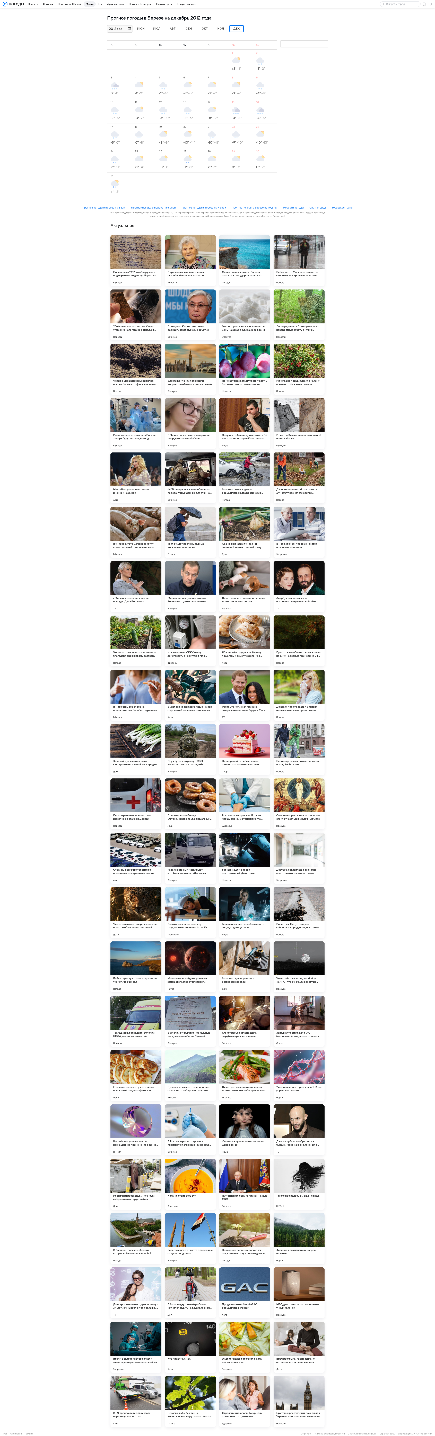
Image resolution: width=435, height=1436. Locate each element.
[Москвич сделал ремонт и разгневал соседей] (244, 966)
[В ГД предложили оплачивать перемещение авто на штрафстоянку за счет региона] (135, 1401)
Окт (205, 28)
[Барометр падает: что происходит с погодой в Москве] (299, 749)
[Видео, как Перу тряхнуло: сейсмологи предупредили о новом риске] (299, 912)
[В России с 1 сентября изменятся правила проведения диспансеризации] (299, 532)
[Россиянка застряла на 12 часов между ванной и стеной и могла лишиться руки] (244, 803)
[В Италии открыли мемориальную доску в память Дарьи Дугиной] (190, 1021)
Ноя (220, 28)
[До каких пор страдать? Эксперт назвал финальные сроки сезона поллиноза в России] (299, 695)
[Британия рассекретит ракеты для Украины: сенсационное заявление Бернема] (299, 1401)
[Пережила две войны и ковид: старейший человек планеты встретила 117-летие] (190, 260)
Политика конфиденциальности (329, 1434)
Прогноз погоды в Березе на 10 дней (254, 207)
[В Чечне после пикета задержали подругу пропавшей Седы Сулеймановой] (190, 423)
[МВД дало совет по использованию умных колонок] (299, 1292)
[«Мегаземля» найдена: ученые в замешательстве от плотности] (190, 966)
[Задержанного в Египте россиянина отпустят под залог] (190, 1238)
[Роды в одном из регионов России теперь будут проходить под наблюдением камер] (135, 423)
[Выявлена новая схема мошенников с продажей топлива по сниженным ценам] (190, 695)
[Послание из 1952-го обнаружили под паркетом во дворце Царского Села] (135, 260)
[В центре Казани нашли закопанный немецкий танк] (299, 423)
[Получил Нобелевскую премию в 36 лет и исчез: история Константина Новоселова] (244, 423)
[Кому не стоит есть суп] (190, 1184)
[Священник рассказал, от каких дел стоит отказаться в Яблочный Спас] (299, 803)
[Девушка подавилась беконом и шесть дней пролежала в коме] (299, 858)
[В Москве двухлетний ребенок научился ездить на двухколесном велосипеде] (190, 1292)
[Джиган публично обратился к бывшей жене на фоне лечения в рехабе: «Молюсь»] (299, 1129)
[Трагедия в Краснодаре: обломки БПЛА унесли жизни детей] (135, 1021)
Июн (141, 28)
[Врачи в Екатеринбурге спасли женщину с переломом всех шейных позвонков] (135, 1347)
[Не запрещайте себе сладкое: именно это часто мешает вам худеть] (244, 749)
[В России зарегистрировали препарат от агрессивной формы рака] (190, 1129)
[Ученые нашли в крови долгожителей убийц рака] (244, 858)
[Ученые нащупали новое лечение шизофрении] (244, 1129)
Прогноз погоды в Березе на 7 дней (203, 207)
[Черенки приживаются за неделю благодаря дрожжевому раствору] (135, 640)
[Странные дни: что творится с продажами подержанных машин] (135, 858)
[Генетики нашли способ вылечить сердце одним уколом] (244, 912)
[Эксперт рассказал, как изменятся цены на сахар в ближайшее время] (244, 314)
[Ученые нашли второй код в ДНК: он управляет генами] (299, 1075)
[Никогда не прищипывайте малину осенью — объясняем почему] (299, 369)
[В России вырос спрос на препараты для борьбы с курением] (135, 695)
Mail (5, 1434)
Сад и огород (317, 207)
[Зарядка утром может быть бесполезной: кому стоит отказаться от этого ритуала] (299, 1021)
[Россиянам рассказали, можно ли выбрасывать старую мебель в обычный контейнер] (135, 1184)
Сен (189, 28)
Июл (157, 28)
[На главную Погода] (15, 4)
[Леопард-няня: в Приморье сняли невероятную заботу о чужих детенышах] (299, 314)
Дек (236, 28)
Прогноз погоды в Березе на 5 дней (153, 207)
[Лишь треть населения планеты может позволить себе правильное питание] (244, 1075)
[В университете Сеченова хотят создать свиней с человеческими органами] (135, 532)
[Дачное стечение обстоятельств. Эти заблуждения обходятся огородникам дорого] (299, 477)
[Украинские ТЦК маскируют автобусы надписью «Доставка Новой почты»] (190, 858)
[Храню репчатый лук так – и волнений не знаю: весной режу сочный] (244, 532)
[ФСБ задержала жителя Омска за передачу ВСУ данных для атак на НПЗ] (190, 477)
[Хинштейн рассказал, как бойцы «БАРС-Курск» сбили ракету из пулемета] (299, 966)
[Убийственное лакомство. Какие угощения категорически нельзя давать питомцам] (135, 314)
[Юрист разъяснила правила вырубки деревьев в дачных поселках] (244, 1021)
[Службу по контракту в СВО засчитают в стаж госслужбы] (190, 749)
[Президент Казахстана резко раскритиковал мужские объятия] (190, 314)
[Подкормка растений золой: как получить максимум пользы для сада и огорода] (244, 1238)
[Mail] (5, 4)
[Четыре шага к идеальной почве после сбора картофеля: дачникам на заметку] (135, 369)
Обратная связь (387, 1434)
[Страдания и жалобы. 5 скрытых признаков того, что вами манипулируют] (244, 1401)
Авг (173, 28)
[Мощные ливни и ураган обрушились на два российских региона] (244, 477)
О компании (16, 1434)
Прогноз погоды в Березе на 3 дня (103, 207)
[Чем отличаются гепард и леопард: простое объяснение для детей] (135, 912)
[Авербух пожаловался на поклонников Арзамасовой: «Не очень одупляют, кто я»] (299, 586)
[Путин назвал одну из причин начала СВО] (244, 1184)
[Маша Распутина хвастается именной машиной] (135, 477)
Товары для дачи (342, 207)
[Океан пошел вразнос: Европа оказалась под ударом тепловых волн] (244, 260)
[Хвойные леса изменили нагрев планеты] (299, 1238)
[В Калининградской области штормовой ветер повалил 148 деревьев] (135, 1238)
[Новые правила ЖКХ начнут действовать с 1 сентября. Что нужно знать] (190, 640)
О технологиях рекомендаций (362, 1434)
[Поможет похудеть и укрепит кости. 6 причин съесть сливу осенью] (244, 369)
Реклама (29, 1434)
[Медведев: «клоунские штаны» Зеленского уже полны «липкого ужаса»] (190, 586)
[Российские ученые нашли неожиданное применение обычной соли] (135, 1129)
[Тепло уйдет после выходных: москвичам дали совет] (190, 532)
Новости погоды (293, 207)
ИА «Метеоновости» (422, 1434)
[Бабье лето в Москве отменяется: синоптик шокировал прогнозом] (299, 260)
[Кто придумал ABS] (190, 1347)
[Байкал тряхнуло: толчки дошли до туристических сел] (135, 966)
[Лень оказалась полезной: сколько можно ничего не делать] (244, 586)
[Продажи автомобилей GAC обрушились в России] (244, 1292)
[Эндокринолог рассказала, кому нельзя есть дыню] (244, 1347)
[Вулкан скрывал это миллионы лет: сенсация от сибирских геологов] (190, 1075)
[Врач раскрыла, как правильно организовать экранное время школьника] (299, 1347)
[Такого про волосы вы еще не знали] (299, 1184)
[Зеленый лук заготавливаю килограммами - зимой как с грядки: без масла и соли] (135, 749)
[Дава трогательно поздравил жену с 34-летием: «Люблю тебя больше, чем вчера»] (135, 1292)
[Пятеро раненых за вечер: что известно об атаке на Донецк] (135, 803)
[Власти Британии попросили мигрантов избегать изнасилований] (190, 369)
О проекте (306, 1434)
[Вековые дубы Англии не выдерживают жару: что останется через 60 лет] (190, 1401)
